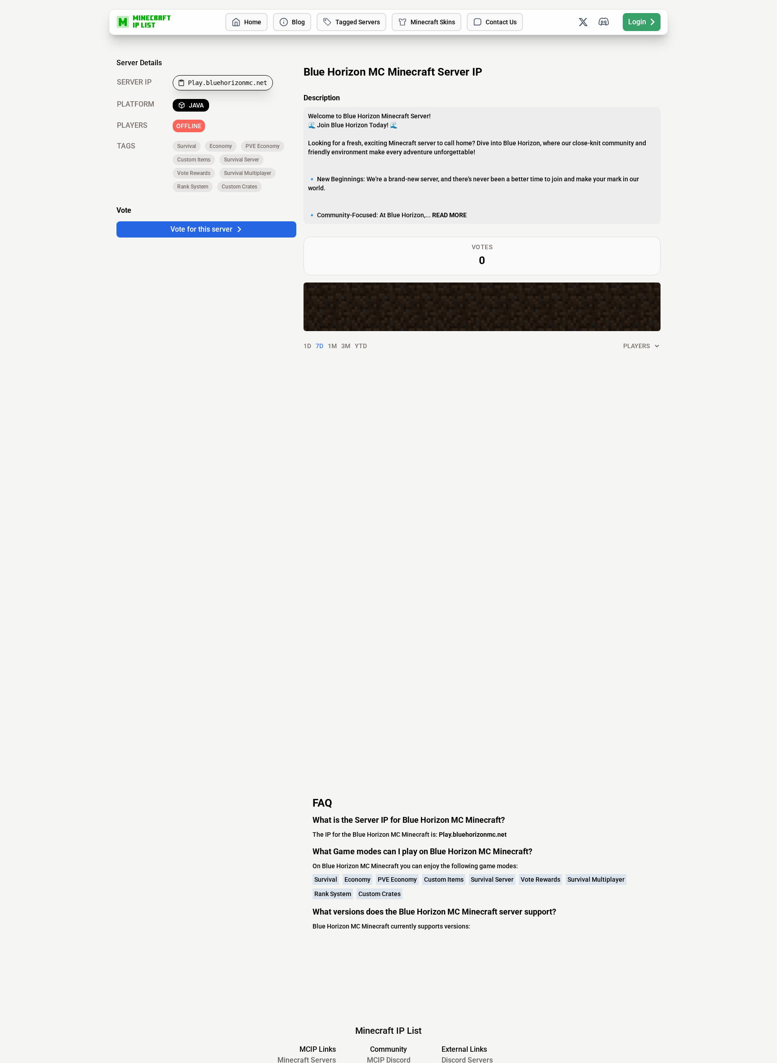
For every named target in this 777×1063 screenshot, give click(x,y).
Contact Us (501, 22)
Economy (221, 146)
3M (345, 346)
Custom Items (193, 160)
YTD (361, 346)
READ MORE (449, 215)
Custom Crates (239, 187)
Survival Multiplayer (247, 173)
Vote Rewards (193, 173)
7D (319, 346)
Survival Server (241, 160)
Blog (298, 22)
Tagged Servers (357, 22)
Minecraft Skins (433, 22)
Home (252, 22)
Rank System (192, 187)
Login (637, 22)
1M (332, 346)
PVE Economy (263, 146)
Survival (186, 146)
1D (307, 346)
